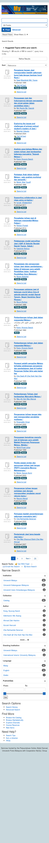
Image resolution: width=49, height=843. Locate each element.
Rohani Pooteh (22, 225)
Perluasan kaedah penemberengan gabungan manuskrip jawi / (28, 515)
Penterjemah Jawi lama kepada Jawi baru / (27, 535)
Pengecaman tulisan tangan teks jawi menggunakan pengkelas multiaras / (27, 417)
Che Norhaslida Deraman (26, 518)
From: (5, 685)
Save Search (31, 566)
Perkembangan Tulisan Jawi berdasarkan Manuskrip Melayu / (27, 395)
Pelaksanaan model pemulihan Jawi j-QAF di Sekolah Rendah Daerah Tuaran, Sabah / (27, 243)
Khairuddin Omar (23, 422)
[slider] (4, 693)
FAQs (8, 740)
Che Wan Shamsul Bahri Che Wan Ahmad (28, 540)
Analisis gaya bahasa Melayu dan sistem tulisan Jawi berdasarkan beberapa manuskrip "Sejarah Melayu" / (28, 153)
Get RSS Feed (23, 564)
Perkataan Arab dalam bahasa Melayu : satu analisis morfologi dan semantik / (27, 177)
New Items (10, 727)
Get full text (21, 85)
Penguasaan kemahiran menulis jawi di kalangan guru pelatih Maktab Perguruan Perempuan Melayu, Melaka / (27, 441)
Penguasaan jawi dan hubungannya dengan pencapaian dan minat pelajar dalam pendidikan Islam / (28, 102)
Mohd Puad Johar (23, 447)
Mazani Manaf (22, 498)
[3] (35, 558)
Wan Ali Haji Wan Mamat (26, 399)
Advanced (16, 29)
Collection (7, 595)
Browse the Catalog (13, 717)
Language (7, 660)
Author (6, 606)
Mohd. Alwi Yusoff (23, 182)
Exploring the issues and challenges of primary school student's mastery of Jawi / (26, 126)
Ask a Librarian (12, 738)
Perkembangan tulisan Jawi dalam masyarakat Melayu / (28, 318)
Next (28, 558)
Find (7, 29)
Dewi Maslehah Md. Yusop (26, 80)
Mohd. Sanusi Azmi (24, 473)
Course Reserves (13, 725)
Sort (3, 65)
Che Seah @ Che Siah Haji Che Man (28, 377)
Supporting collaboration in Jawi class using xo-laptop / (28, 198)
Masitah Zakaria (22, 131)
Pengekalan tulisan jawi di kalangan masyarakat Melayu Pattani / (26, 220)
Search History (12, 707)
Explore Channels (13, 722)
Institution (7, 575)
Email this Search (12, 566)
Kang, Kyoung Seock (24, 159)
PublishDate (8, 680)
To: (26, 685)
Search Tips (11, 735)
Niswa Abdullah (22, 276)
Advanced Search (13, 709)
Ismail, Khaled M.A (24, 202)
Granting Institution (11, 645)
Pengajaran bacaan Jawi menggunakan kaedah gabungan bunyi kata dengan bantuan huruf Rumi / (28, 74)
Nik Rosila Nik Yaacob (25, 108)
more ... (23, 639)
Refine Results (24, 58)
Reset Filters (7, 34)
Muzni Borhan (21, 302)
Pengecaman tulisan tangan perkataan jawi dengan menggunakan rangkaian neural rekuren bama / (27, 492)
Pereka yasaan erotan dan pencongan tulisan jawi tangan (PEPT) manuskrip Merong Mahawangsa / (27, 466)
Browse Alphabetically (14, 720)
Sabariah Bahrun (23, 248)
